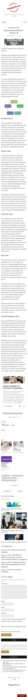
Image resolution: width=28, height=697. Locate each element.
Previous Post (7, 491)
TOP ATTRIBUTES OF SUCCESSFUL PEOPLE (12, 670)
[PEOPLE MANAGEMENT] (18, 444)
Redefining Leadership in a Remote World (12, 530)
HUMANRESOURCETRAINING (9, 478)
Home (9, 677)
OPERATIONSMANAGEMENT (9, 480)
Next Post (20, 491)
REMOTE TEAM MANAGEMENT (13, 413)
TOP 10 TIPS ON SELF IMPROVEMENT (11, 671)
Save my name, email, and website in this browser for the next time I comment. (13, 620)
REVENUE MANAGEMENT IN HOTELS (11, 509)
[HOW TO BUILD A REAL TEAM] (6, 444)
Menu (4, 22)
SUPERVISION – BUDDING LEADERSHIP (5, 464)
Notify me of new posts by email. (10, 631)
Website (3, 613)
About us (14, 677)
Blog (19, 677)
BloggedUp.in (14, 685)
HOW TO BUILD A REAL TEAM (5, 448)
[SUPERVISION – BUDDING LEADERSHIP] (6, 459)
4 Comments (18, 35)
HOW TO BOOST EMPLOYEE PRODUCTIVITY (13, 542)
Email (3, 607)
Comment (4, 583)
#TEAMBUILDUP (6, 475)
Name (3, 601)
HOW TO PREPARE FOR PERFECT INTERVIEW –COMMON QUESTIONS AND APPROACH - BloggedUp (14, 557)
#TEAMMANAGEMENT (17, 475)
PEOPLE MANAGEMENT (17, 448)
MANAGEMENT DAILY (14, 27)
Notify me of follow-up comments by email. (13, 626)
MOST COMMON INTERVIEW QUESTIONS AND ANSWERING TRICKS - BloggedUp (13, 565)
